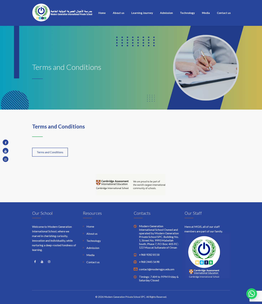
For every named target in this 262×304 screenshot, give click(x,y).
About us (118, 12)
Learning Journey (142, 12)
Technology (187, 12)
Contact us (224, 12)
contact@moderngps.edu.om (156, 269)
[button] (251, 293)
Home (102, 12)
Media (206, 12)
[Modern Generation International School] (62, 12)
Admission (166, 12)
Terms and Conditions (50, 152)
